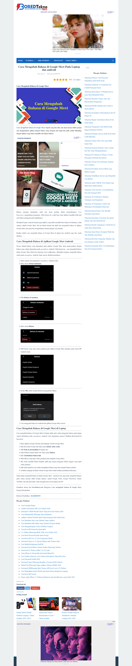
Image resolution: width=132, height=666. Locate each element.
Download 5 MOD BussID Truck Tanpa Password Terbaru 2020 (42, 511)
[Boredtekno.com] (31, 7)
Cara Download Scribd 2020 (30, 559)
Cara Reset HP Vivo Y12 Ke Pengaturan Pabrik (36, 538)
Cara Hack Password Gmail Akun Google (35, 535)
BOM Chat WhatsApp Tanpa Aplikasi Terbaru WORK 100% (41, 565)
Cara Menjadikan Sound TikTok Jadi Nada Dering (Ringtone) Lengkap (44, 571)
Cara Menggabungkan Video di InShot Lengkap (37, 526)
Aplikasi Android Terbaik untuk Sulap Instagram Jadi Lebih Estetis (43, 517)
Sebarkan (21, 588)
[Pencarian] (113, 60)
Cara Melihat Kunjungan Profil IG (32, 544)
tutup (114, 621)
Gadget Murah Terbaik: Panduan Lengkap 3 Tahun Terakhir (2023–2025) (25, 615)
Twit (27, 588)
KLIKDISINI (35, 496)
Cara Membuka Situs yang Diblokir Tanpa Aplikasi (38, 520)
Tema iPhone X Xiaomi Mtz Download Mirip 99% (37, 553)
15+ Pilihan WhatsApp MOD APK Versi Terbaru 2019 (39, 532)
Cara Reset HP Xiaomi (28, 574)
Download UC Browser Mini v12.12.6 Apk (35, 550)
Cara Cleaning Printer (28, 505)
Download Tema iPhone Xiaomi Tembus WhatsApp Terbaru (41, 547)
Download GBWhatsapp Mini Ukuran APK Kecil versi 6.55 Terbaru (43, 568)
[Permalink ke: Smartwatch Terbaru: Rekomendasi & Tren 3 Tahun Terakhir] (49, 603)
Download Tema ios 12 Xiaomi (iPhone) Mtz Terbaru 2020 (40, 541)
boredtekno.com (37, 487)
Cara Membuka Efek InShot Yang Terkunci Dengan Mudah (40, 523)
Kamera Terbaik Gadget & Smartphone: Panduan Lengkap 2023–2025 (70, 615)
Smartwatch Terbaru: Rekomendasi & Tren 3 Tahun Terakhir (46, 615)
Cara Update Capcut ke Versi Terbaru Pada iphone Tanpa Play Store (43, 556)
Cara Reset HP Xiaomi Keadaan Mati (33, 529)
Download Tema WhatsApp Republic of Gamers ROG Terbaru (41, 562)
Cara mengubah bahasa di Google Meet (30, 127)
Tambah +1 (35, 588)
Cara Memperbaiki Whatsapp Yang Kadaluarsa (36, 514)
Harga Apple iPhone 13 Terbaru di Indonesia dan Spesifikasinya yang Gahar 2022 (48, 577)
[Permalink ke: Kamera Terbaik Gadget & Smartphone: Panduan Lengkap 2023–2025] (71, 603)
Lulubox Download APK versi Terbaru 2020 (35, 508)
